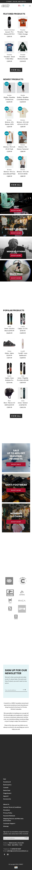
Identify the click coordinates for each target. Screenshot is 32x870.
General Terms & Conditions (12, 807)
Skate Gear (6, 790)
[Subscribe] (24, 689)
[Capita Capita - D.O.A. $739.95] (23, 319)
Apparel (5, 796)
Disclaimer (6, 810)
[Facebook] (4, 854)
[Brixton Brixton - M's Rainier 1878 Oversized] (9, 113)
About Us (6, 804)
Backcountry (7, 784)
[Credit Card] (16, 868)
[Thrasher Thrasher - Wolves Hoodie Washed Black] (23, 47)
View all (16, 70)
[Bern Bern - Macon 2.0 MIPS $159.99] (9, 393)
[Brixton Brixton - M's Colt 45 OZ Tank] (9, 137)
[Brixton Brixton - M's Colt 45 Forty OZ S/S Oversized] (23, 113)
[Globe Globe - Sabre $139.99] (9, 344)
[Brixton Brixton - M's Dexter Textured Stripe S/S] (23, 137)
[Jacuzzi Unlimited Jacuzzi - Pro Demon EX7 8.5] (9, 22)
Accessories (7, 799)
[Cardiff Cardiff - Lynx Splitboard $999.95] (23, 344)
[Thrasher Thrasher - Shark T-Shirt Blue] (9, 47)
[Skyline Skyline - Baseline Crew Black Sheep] (23, 88)
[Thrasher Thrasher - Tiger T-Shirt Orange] (23, 22)
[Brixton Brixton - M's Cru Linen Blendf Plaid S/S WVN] (9, 162)
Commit (5, 787)
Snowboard (7, 782)
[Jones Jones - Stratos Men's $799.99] (9, 319)
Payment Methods (9, 815)
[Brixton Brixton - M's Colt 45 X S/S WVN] (23, 162)
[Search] (24, 6)
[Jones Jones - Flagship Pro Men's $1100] (23, 368)
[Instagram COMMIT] (7, 854)
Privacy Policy (7, 813)
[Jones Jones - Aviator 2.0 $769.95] (23, 393)
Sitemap (6, 826)
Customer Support (9, 823)
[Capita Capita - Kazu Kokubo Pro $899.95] (9, 368)
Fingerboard (7, 793)
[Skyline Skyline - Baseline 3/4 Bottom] (9, 88)
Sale (4, 779)
